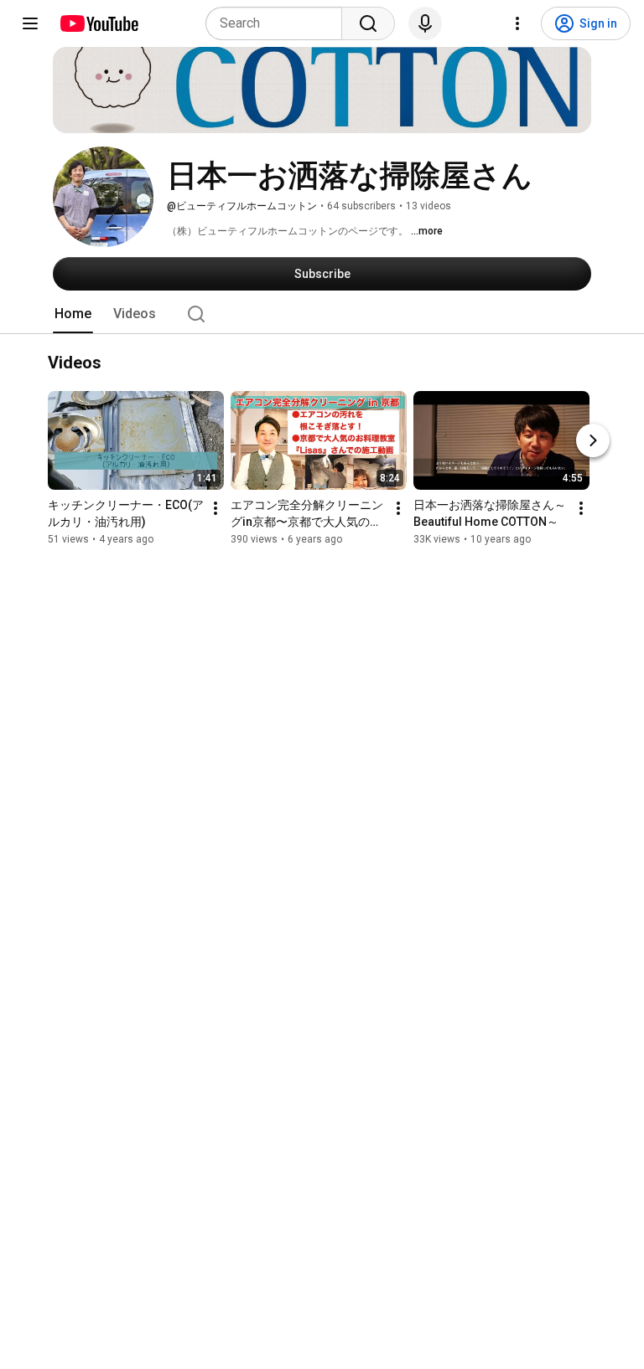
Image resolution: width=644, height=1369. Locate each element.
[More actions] (215, 509)
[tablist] (322, 314)
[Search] (368, 23)
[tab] (73, 314)
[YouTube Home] (98, 23)
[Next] (593, 441)
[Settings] (517, 23)
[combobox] (279, 23)
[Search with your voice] (425, 23)
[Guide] (30, 23)
